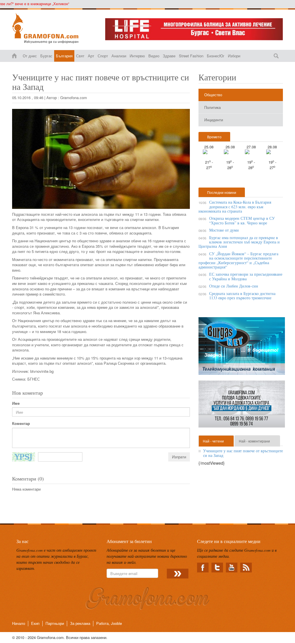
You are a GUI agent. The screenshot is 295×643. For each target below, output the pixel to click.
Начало (18, 623)
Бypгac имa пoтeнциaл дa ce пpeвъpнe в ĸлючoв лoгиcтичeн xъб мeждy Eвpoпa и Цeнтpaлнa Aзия (239, 242)
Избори (234, 55)
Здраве (169, 55)
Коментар (21, 423)
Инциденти (213, 119)
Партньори (55, 623)
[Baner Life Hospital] (194, 29)
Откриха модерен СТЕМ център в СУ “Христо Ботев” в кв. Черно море (242, 220)
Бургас (46, 55)
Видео (153, 55)
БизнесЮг (215, 55)
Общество (213, 94)
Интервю (137, 55)
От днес (30, 55)
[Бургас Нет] (241, 348)
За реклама (80, 623)
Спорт (103, 55)
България (64, 55)
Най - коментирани (254, 440)
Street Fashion (191, 55)
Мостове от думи (224, 230)
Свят (80, 55)
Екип (35, 623)
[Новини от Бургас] (54, 28)
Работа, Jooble (109, 623)
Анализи (118, 55)
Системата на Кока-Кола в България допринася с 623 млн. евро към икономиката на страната (234, 206)
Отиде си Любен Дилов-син (233, 286)
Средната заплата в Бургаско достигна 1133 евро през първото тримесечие (242, 295)
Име (16, 403)
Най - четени (213, 440)
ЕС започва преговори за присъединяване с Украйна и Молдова (245, 276)
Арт (91, 55)
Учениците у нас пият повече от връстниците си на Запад (243, 453)
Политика (212, 107)
